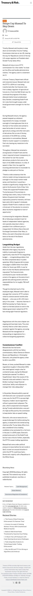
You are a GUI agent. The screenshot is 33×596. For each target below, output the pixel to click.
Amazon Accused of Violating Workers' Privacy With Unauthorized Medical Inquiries (15, 526)
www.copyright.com (13, 506)
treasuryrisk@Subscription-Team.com (16, 579)
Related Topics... (9, 486)
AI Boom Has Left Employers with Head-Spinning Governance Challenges (16, 538)
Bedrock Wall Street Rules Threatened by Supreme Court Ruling (15, 533)
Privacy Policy (11, 592)
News (4, 21)
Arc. (11, 590)
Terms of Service (27, 590)
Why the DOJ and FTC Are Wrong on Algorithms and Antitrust (16, 550)
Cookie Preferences (20, 592)
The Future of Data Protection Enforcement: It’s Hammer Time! (14, 520)
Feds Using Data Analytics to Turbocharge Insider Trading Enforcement (13, 544)
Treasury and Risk (13, 31)
